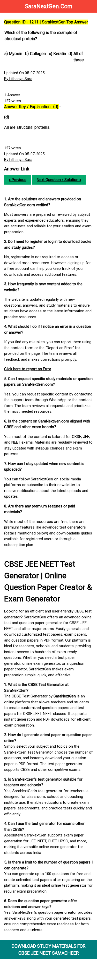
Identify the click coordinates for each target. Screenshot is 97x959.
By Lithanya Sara (18, 78)
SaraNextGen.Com (48, 6)
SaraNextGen (65, 696)
